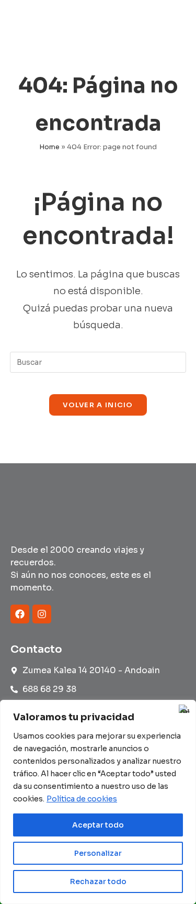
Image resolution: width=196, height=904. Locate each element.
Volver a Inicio (98, 404)
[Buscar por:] (179, 24)
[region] (98, 802)
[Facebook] (19, 614)
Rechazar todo (98, 881)
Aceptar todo (98, 825)
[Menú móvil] (167, 24)
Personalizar (98, 853)
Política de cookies (82, 798)
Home (49, 146)
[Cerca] (185, 708)
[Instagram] (41, 614)
